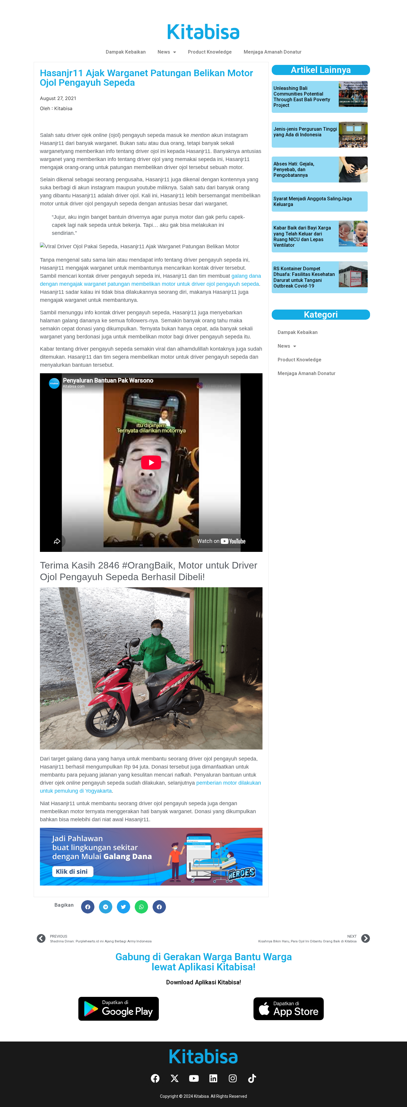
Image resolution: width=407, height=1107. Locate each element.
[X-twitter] (175, 1078)
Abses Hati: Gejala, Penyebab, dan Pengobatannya (294, 169)
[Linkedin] (213, 1078)
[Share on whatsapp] (141, 907)
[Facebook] (155, 1078)
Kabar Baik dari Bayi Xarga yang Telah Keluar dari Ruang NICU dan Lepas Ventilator (302, 236)
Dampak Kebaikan (126, 52)
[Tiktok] (252, 1078)
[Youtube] (194, 1078)
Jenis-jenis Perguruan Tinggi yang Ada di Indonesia (305, 132)
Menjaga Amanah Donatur (273, 52)
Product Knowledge (210, 52)
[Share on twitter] (123, 907)
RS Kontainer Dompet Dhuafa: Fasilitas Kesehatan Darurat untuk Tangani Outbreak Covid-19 (304, 277)
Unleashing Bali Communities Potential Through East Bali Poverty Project (302, 96)
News (164, 52)
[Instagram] (233, 1078)
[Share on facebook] (87, 907)
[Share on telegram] (105, 907)
